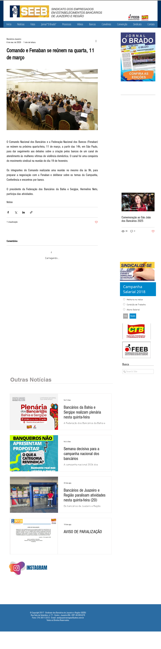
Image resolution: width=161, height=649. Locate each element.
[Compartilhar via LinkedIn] (23, 212)
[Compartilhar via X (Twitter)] (15, 212)
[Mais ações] (96, 41)
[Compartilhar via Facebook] (8, 212)
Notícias (10, 202)
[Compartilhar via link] (31, 212)
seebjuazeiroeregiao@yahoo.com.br (70, 614)
